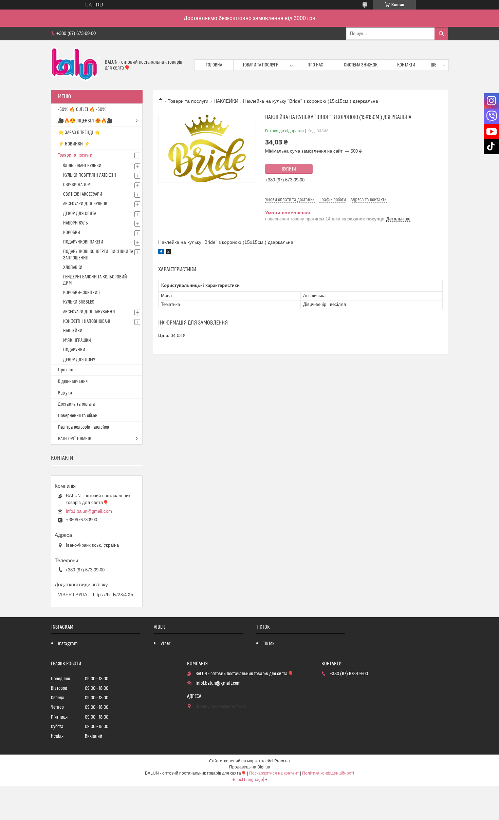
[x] (168, 252)
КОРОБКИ (71, 232)
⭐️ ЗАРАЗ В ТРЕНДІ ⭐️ (79, 132)
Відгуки (65, 393)
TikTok (269, 643)
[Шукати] (441, 33)
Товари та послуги (261, 65)
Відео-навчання (73, 381)
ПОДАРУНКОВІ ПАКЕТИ (83, 242)
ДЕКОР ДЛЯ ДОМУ (79, 360)
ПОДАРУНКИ (74, 350)
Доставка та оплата (76, 404)
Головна (214, 65)
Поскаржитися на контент (274, 773)
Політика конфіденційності (328, 773)
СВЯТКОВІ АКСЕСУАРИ (82, 194)
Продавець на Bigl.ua (249, 767)
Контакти (406, 65)
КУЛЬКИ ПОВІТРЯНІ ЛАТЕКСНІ (89, 175)
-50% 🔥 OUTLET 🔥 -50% (82, 109)
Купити (289, 169)
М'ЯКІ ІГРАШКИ (77, 340)
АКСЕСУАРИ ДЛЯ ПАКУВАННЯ (89, 312)
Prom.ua (282, 761)
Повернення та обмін (77, 415)
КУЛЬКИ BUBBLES (78, 302)
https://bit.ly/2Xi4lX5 (113, 594)
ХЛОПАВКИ (72, 267)
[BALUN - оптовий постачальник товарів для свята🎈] (75, 65)
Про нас (315, 65)
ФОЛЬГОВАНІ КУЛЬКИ (82, 166)
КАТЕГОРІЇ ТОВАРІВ (74, 439)
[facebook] (161, 252)
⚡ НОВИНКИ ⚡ (74, 144)
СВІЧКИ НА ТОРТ (77, 185)
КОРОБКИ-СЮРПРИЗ (81, 292)
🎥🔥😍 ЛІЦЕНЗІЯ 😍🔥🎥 (85, 121)
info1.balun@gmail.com (89, 511)
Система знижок (360, 65)
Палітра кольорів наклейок (83, 427)
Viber (165, 643)
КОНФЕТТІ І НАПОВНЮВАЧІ (86, 321)
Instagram (68, 643)
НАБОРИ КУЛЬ (75, 223)
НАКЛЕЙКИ (226, 101)
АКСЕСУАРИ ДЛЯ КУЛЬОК (85, 204)
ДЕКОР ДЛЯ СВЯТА (79, 213)
